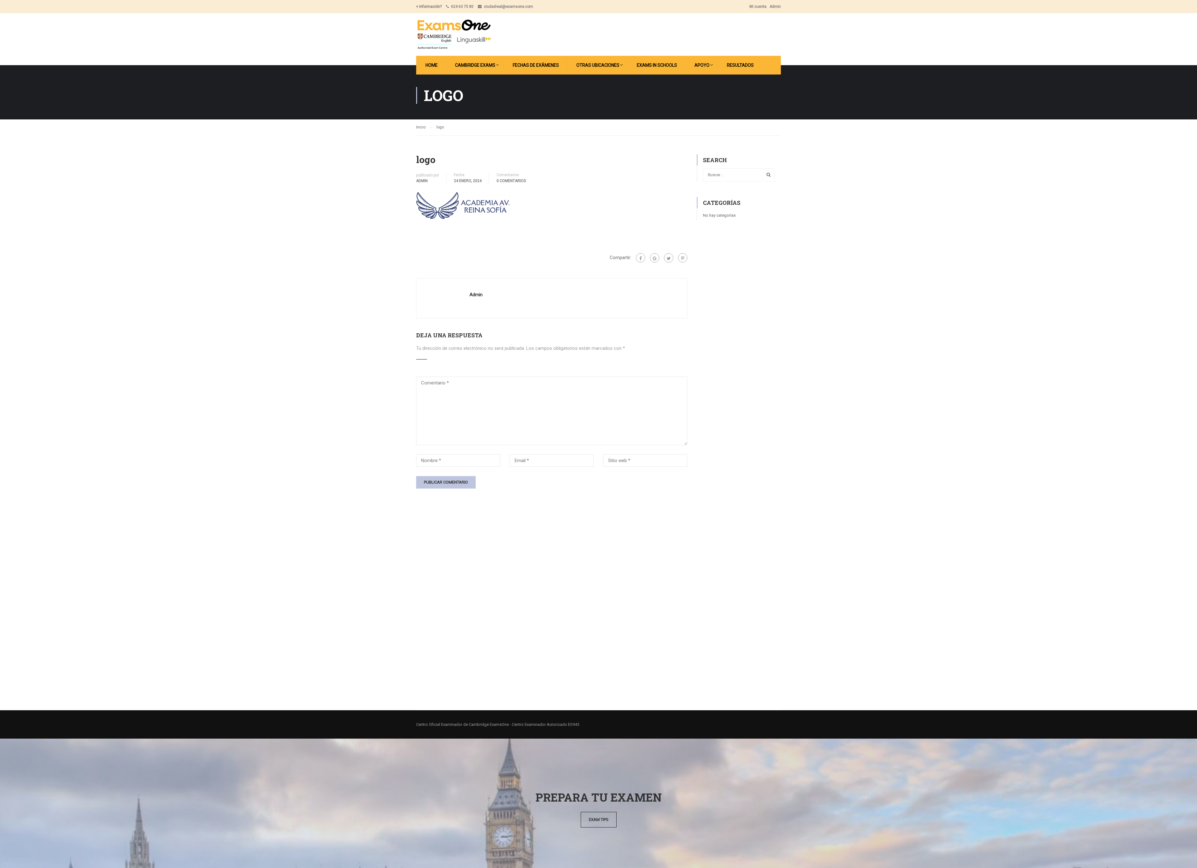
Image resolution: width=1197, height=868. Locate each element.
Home (431, 65)
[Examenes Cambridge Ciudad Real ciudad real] (454, 34)
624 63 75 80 (462, 6)
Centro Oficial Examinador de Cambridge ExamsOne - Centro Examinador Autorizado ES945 (497, 724)
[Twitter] (668, 258)
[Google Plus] (654, 258)
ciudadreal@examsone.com (508, 6)
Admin (775, 6)
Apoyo (702, 65)
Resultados (740, 65)
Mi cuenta (758, 6)
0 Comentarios (511, 181)
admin (422, 181)
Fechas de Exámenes (536, 65)
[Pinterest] (682, 258)
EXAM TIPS (598, 819)
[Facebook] (640, 258)
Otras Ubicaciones (597, 65)
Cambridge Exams (475, 65)
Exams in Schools (657, 65)
